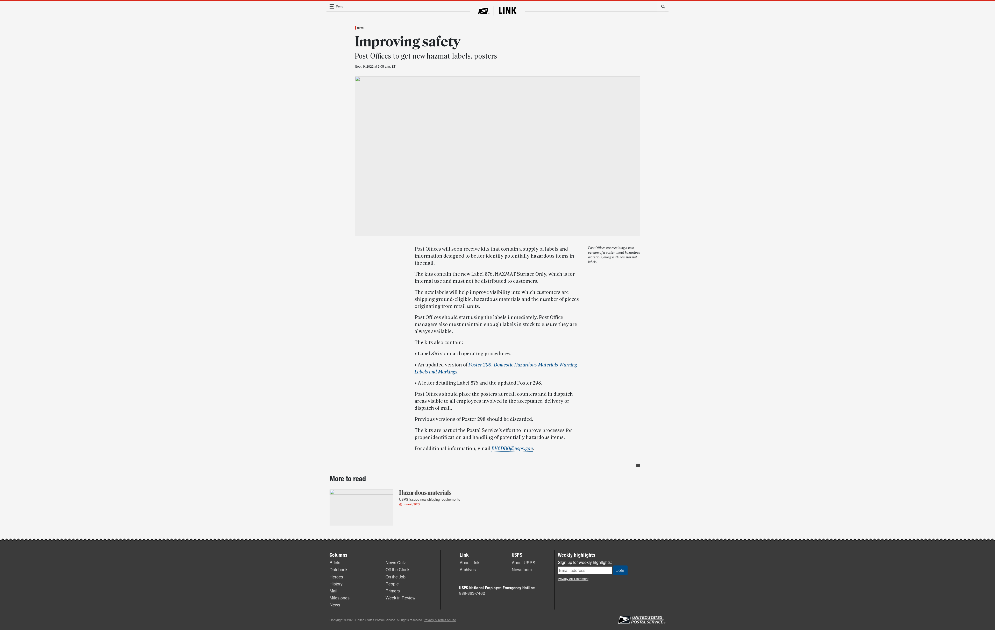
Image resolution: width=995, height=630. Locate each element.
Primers (393, 591)
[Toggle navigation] (332, 6)
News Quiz (396, 562)
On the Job (396, 577)
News (360, 28)
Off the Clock (397, 569)
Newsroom (522, 569)
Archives (468, 569)
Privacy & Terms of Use (440, 620)
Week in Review (401, 598)
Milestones (340, 598)
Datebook (338, 569)
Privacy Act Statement (573, 578)
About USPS (523, 562)
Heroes (336, 577)
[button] (661, 6)
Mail (333, 591)
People (392, 584)
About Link (469, 562)
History (336, 584)
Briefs (335, 562)
